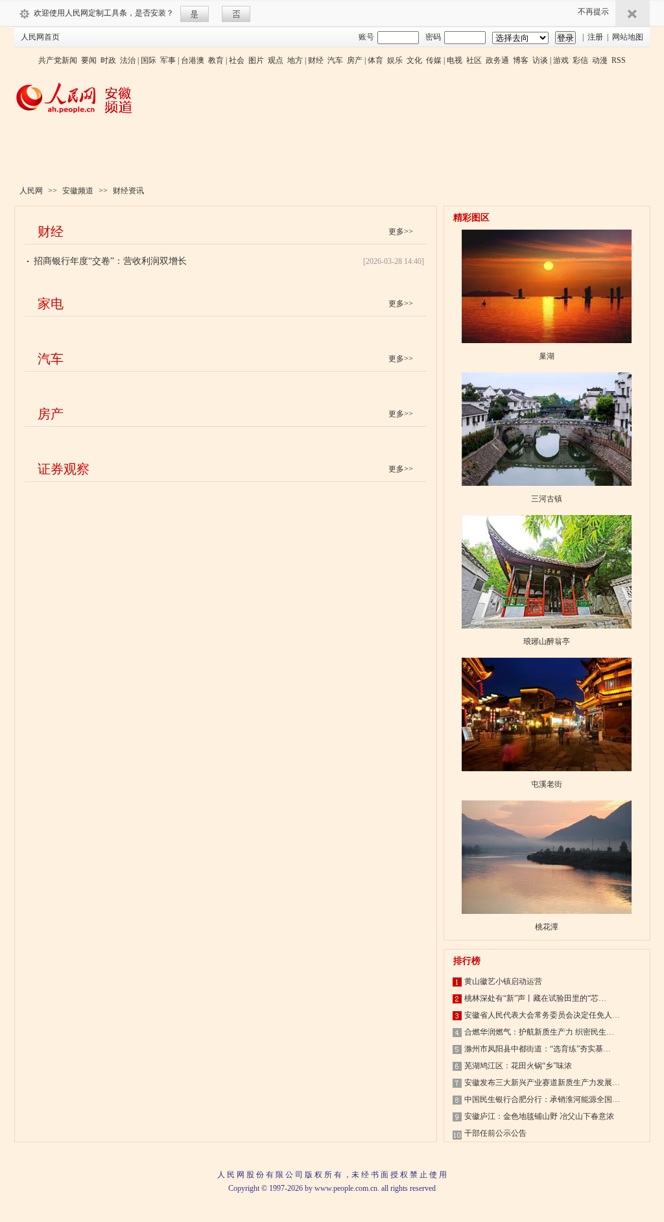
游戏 (561, 60)
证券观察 (63, 469)
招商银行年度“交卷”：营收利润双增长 (110, 261)
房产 (354, 60)
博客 (520, 60)
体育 (375, 60)
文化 (414, 60)
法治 (128, 60)
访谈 (540, 60)
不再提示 (593, 11)
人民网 (31, 190)
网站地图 (627, 37)
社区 (474, 60)
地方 (295, 60)
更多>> (400, 231)
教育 (216, 60)
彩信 (580, 60)
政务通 (497, 60)
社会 (236, 60)
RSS (618, 60)
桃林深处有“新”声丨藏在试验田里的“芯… (535, 998)
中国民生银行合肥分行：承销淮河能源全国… (542, 1099)
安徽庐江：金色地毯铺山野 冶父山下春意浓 (539, 1116)
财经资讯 (128, 190)
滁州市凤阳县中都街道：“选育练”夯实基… (537, 1048)
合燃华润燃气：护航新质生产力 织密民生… (539, 1031)
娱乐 (395, 60)
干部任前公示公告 (495, 1133)
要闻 (89, 60)
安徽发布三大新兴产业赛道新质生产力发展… (542, 1082)
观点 (275, 60)
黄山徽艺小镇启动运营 (503, 981)
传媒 (434, 60)
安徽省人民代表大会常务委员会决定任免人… (542, 1015)
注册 (595, 37)
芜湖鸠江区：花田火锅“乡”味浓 (518, 1065)
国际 (148, 60)
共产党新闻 (57, 60)
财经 (316, 60)
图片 (256, 60)
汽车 (335, 60)
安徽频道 (77, 190)
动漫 (600, 60)
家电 (51, 303)
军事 (168, 60)
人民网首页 (40, 37)
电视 (454, 60)
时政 (108, 60)
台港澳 (192, 60)
